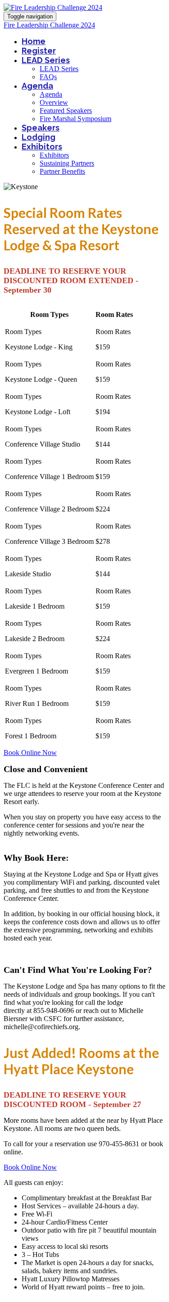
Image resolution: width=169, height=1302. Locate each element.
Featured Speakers (66, 110)
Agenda (37, 85)
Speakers (40, 127)
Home (34, 41)
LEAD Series (46, 60)
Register (39, 50)
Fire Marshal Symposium (75, 118)
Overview (54, 102)
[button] (30, 752)
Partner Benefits (62, 171)
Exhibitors (42, 146)
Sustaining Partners (67, 163)
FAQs (48, 77)
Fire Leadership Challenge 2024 (49, 25)
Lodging (38, 137)
